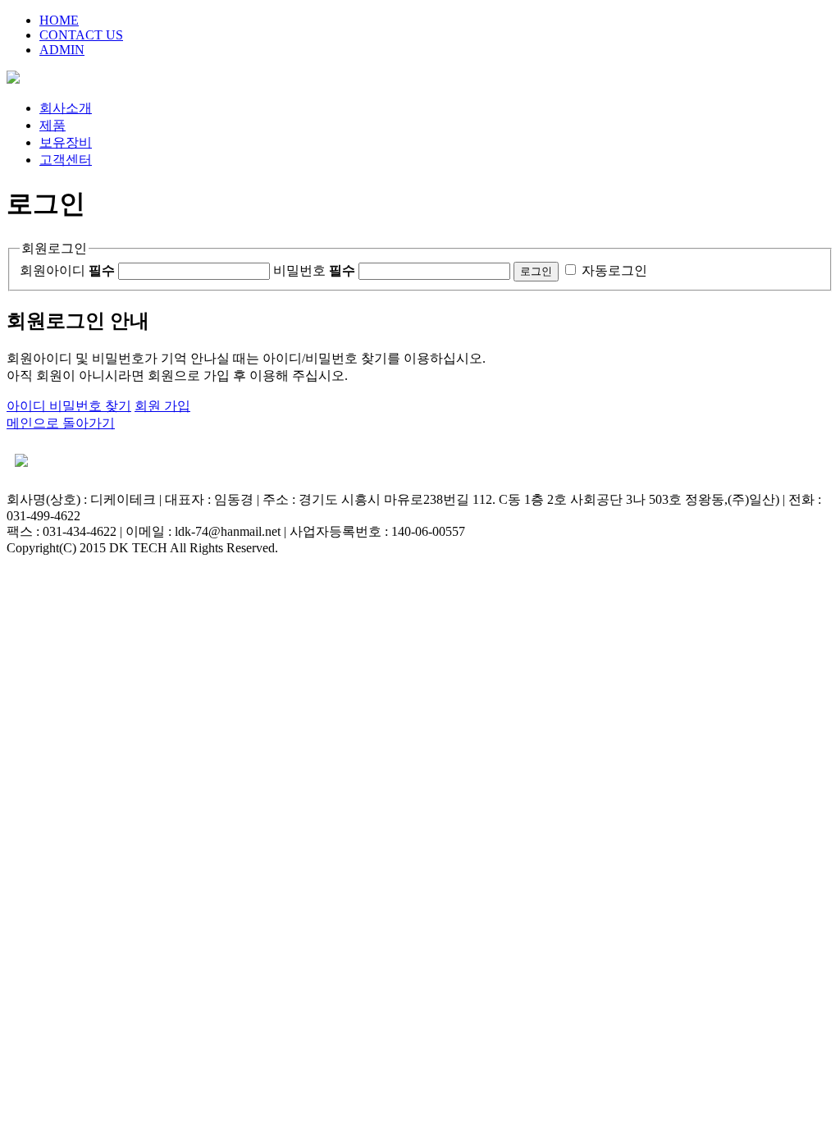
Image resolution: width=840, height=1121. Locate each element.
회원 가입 (162, 406)
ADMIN (61, 50)
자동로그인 (614, 270)
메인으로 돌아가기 (61, 423)
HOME (59, 20)
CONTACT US (81, 35)
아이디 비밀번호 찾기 (69, 406)
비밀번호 (314, 270)
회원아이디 (67, 270)
